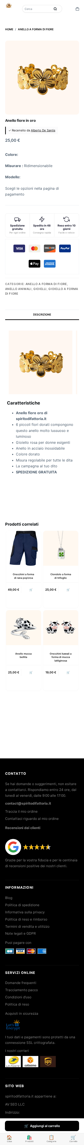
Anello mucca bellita (23, 655)
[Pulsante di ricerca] (55, 8)
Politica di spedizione (22, 905)
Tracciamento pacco (21, 990)
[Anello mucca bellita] (23, 627)
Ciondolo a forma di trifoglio (60, 576)
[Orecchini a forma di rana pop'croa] (23, 548)
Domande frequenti (20, 983)
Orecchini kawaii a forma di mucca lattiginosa (60, 657)
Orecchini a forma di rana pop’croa (23, 576)
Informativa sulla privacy (25, 912)
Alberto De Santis (43, 130)
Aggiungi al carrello (45, 1126)
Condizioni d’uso (18, 997)
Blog (8, 898)
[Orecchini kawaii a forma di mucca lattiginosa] (60, 627)
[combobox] (37, 8)
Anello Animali (18, 289)
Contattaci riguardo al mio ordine (32, 818)
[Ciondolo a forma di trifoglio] (60, 548)
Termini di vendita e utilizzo (27, 926)
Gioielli (40, 289)
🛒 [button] (31, 589)
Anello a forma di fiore (46, 284)
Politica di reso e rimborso (26, 919)
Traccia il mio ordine (21, 811)
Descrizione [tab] (42, 314)
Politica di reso (17, 1004)
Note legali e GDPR (20, 933)
